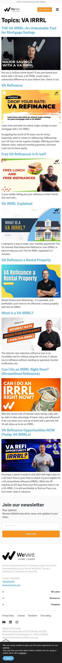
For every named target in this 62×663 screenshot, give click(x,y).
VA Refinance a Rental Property (26, 260)
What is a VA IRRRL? (17, 313)
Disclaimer (32, 615)
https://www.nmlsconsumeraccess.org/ (20, 637)
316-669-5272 (8, 582)
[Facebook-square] (23, 622)
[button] (57, 9)
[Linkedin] (10, 622)
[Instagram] (16, 622)
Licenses (21, 615)
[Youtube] (3, 622)
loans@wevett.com (11, 585)
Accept (8, 658)
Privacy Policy (8, 615)
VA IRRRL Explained (16, 204)
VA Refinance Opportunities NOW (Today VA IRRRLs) (28, 432)
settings (22, 653)
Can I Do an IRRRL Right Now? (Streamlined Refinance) (25, 371)
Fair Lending (46, 615)
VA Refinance (12, 85)
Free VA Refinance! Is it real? (23, 154)
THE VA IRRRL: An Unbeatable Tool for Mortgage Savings (28, 30)
